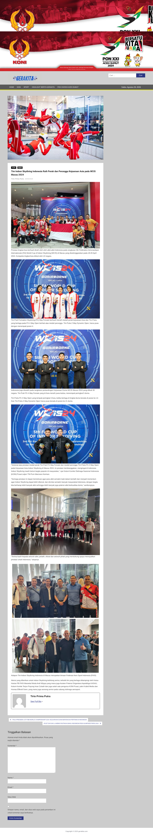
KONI (19, 87)
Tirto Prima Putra (17, 179)
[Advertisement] (67, 15)
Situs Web (12, 797)
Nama (11, 778)
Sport (26, 87)
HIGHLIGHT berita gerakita (43, 87)
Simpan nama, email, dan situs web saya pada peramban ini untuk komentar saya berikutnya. (31, 811)
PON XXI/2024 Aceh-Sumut (68, 87)
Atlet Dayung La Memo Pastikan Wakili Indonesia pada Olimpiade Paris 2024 (71, 723)
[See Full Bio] (42, 701)
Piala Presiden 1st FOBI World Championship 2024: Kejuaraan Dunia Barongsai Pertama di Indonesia (49, 719)
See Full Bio (35, 701)
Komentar (12, 746)
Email (10, 787)
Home (11, 87)
